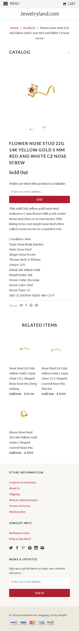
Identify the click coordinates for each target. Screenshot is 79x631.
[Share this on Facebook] (25, 305)
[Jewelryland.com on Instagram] (36, 548)
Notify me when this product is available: (37, 183)
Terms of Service (19, 505)
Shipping (14, 494)
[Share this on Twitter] (21, 305)
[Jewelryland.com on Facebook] (17, 548)
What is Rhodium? (20, 538)
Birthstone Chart (19, 533)
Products (29, 28)
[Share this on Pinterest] (30, 305)
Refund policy (17, 511)
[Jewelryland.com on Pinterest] (30, 548)
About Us (14, 488)
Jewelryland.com (39, 13)
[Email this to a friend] (36, 305)
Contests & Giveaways (22, 482)
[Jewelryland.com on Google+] (23, 548)
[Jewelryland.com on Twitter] (11, 548)
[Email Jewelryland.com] (42, 548)
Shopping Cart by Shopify (52, 615)
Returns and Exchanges (23, 500)
